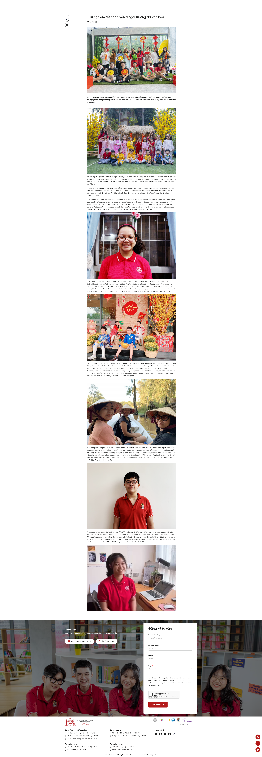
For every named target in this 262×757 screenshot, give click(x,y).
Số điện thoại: (154, 645)
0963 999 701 (71, 747)
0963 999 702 (81, 747)
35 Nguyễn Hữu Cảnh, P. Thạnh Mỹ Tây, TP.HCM (129, 736)
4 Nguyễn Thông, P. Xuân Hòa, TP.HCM (126, 733)
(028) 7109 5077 (93, 747)
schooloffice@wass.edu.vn (76, 750)
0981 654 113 (116, 747)
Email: (151, 655)
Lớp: (150, 666)
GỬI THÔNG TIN (158, 705)
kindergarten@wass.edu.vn (122, 750)
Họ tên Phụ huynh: (155, 635)
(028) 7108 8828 (128, 747)
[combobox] (170, 669)
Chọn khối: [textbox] (152, 669)
